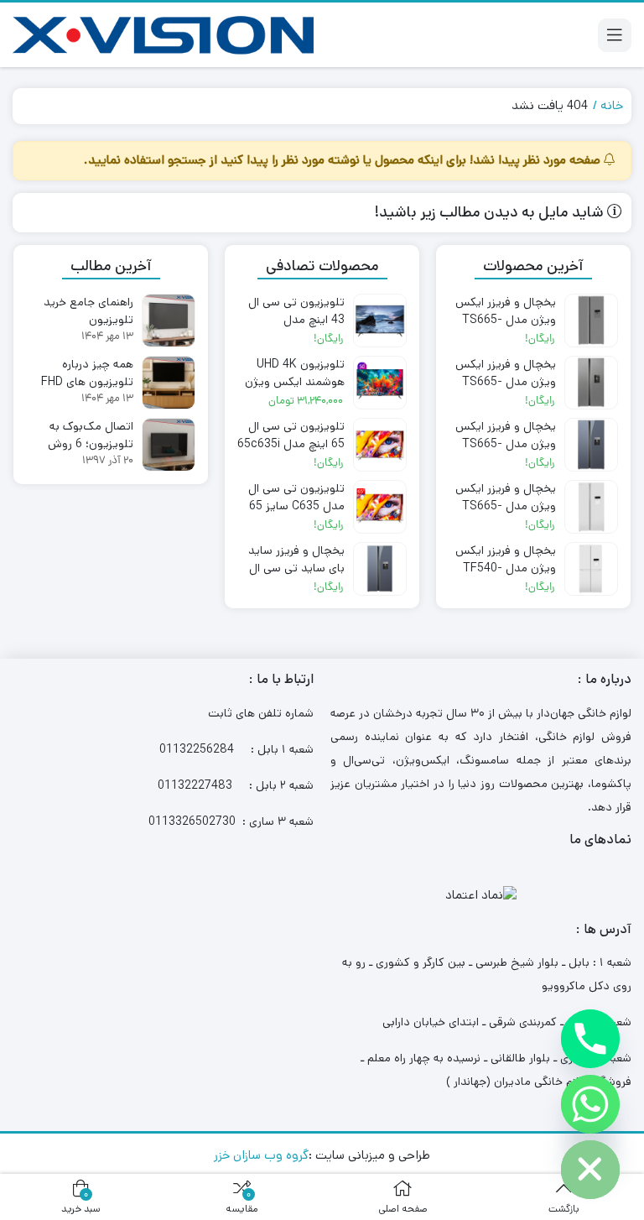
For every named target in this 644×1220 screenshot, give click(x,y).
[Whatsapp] (590, 1104)
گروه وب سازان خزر (261, 1155)
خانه (611, 105)
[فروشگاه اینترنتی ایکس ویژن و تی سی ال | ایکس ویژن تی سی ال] (163, 35)
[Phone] (590, 1038)
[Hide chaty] (590, 1169)
